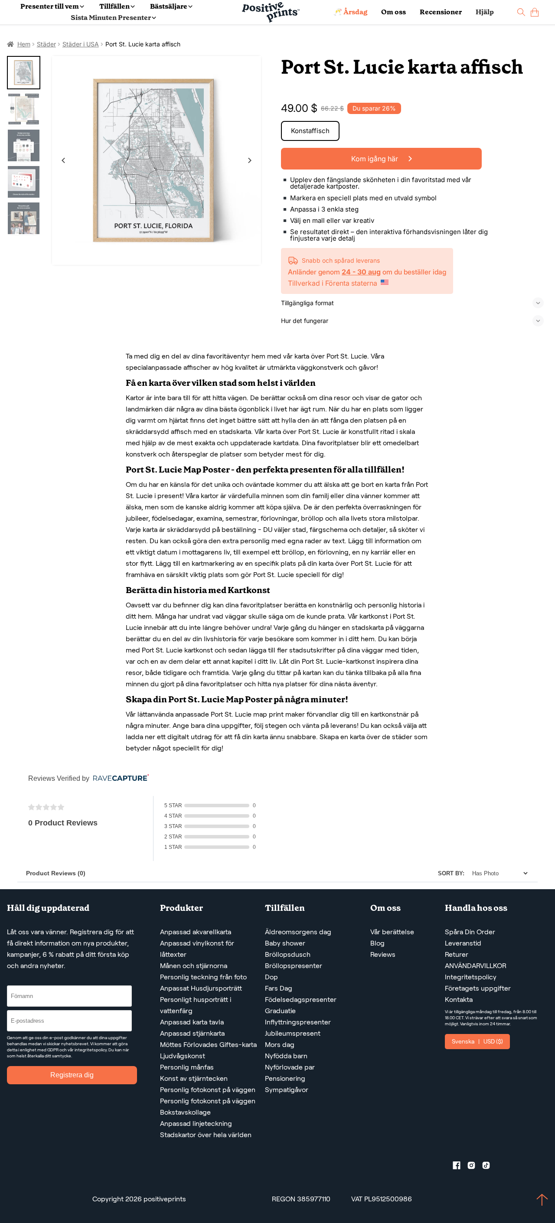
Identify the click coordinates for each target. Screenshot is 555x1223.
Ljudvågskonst (182, 1056)
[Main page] (271, 12)
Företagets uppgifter (478, 988)
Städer (46, 44)
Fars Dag (278, 988)
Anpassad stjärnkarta (192, 1033)
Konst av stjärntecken (194, 1078)
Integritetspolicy (470, 977)
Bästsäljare (168, 6)
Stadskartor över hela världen (205, 1134)
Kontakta (459, 999)
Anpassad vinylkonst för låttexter (197, 948)
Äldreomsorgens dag (298, 932)
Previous (63, 160)
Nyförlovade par (290, 1067)
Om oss (393, 11)
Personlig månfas (187, 1067)
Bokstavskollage (185, 1112)
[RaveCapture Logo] (119, 778)
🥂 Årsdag (350, 11)
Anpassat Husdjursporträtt (201, 988)
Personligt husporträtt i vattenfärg (195, 1005)
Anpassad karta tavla (192, 1022)
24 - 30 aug (361, 271)
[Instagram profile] (474, 1167)
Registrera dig (72, 1075)
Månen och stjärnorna (193, 965)
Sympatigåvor (286, 1089)
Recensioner (441, 11)
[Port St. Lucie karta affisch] (156, 160)
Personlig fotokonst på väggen (207, 1089)
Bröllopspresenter (293, 965)
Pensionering (285, 1078)
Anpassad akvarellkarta (195, 932)
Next (249, 160)
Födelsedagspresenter (300, 999)
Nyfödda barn (286, 1056)
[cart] (534, 12)
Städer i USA (80, 44)
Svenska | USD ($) (477, 1041)
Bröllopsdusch (287, 954)
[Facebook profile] (460, 1167)
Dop (271, 977)
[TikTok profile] (489, 1167)
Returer (456, 954)
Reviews (382, 954)
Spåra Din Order (470, 932)
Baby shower (285, 943)
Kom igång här (375, 158)
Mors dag (279, 1044)
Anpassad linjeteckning (196, 1123)
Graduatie (280, 1010)
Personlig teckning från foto (203, 977)
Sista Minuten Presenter (111, 17)
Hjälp (485, 11)
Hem (23, 44)
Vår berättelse (392, 932)
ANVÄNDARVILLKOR (475, 965)
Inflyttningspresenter (298, 1022)
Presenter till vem (49, 6)
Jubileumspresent (292, 1033)
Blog (377, 943)
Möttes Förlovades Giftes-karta (208, 1044)
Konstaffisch (310, 131)
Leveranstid (463, 943)
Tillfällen (114, 6)
